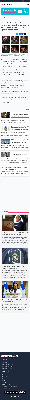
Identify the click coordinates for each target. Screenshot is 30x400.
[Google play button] (9, 392)
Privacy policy (5, 362)
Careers (3, 378)
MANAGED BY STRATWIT (7, 368)
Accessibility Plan (6, 384)
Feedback (4, 382)
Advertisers (4, 376)
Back (4, 17)
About (3, 374)
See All (27, 109)
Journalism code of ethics (7, 364)
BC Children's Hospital (7, 388)
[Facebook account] (18, 396)
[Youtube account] (15, 396)
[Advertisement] (15, 193)
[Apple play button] (20, 392)
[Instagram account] (11, 396)
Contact (3, 380)
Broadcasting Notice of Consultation (10, 386)
